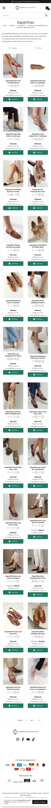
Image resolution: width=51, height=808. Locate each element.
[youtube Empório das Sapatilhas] (28, 739)
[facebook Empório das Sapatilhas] (23, 739)
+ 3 (42, 194)
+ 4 (18, 85)
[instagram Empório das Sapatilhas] (17, 739)
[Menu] (5, 8)
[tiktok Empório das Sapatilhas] (33, 739)
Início (5, 25)
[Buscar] (46, 15)
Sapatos (12, 25)
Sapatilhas (21, 25)
